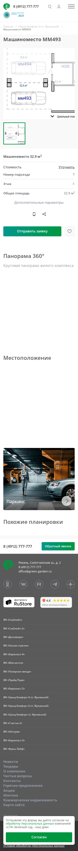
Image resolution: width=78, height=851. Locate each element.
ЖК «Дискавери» (13, 637)
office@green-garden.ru (35, 571)
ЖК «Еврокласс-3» (14, 740)
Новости (10, 761)
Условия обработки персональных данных (33, 846)
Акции (9, 790)
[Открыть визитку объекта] (34, 214)
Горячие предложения (22, 785)
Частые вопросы (17, 776)
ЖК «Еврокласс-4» (14, 654)
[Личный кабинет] (58, 6)
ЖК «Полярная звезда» (17, 671)
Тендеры (10, 766)
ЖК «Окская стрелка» (16, 645)
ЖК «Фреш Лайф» (14, 749)
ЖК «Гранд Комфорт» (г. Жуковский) (24, 714)
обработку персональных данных (30, 823)
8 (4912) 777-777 (26, 6)
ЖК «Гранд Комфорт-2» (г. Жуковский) (25, 706)
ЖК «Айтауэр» (11, 731)
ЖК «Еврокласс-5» (14, 688)
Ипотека (10, 795)
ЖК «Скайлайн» (12, 620)
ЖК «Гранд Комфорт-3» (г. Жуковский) (25, 697)
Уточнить (67, 167)
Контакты (12, 780)
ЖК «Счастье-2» (12, 723)
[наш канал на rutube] (39, 584)
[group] (39, 83)
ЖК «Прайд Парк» (14, 680)
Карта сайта (14, 805)
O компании (14, 771)
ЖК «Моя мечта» (13, 663)
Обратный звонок (58, 546)
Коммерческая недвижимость (30, 800)
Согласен (39, 837)
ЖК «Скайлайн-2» (14, 628)
